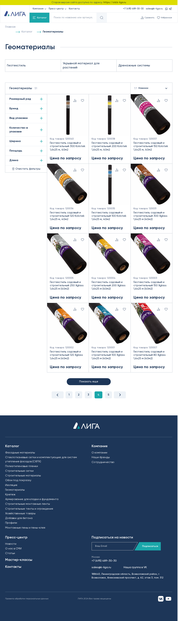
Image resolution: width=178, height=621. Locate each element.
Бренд (13, 108)
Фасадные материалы (20, 452)
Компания (38, 9)
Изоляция (11, 485)
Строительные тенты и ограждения (29, 509)
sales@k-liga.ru (154, 9)
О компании (99, 452)
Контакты (74, 9)
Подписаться (150, 546)
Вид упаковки (18, 118)
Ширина (15, 141)
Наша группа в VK (135, 567)
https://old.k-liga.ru (114, 2)
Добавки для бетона (19, 518)
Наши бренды (101, 457)
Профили (11, 523)
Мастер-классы (18, 560)
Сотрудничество (103, 462)
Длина (13, 160)
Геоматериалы (15, 490)
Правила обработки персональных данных (26, 599)
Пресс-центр (56, 9)
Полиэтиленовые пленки (21, 466)
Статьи (10, 553)
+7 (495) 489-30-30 (133, 9)
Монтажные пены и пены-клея (25, 527)
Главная (10, 27)
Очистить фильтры (27, 169)
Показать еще (88, 381)
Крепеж (10, 494)
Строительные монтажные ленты (27, 504)
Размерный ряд (20, 99)
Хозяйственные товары (20, 513)
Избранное (166, 18)
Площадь (15, 150)
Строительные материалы (23, 475)
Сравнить (149, 18)
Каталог (42, 18)
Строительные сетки (19, 471)
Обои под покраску (18, 480)
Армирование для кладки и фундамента (31, 499)
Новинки (143, 88)
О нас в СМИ (13, 548)
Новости (10, 544)
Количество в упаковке (18, 130)
